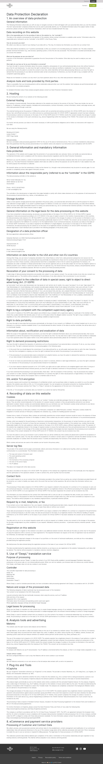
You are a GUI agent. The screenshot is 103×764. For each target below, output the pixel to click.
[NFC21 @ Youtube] (85, 749)
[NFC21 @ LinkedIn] (77, 749)
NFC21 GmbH (57, 762)
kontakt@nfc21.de (58, 750)
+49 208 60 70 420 (58, 747)
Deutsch (86, 1)
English (93, 1)
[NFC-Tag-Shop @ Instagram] (80, 749)
